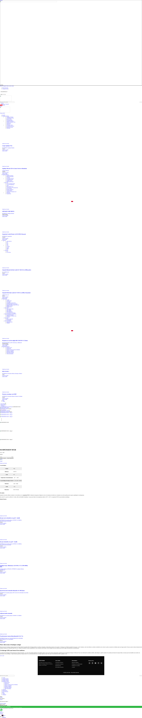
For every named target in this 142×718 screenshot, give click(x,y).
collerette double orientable (6, 613)
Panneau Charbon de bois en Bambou (13, 349)
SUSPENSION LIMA (4, 408)
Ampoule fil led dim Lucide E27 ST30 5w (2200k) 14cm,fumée (16, 292)
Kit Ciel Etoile (9, 188)
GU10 (8, 247)
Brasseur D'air (10, 176)
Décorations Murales (11, 373)
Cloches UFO (9, 300)
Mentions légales (75, 662)
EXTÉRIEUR (4, 147)
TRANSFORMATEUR (14, 638)
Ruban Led (7, 638)
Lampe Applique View (7, 145)
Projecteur (8, 124)
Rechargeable (9, 319)
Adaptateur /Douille (10, 314)
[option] (72, 418)
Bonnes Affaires (3, 404)
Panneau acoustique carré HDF (9, 394)
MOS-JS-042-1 (5, 371)
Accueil (1, 406)
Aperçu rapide (4, 150)
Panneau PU (9, 348)
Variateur (8, 316)
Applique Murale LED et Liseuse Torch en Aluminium (14, 168)
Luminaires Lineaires (11, 302)
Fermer (1, 697)
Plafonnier (8, 128)
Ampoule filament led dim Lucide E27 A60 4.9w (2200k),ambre (16, 270)
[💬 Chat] (2, 715)
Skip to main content (10, 85)
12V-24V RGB (10, 184)
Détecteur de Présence (11, 315)
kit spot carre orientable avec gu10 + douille (10, 518)
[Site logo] (5, 112)
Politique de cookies (76, 665)
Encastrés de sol (10, 126)
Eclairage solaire (9, 120)
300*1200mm (10, 308)
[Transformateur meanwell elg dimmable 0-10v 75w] (14, 626)
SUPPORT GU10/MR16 (17, 520)
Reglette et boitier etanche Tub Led (13, 304)
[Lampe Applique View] (72, 136)
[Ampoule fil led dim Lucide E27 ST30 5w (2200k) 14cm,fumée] (72, 283)
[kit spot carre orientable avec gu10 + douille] (14, 508)
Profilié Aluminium (10, 189)
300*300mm (9, 309)
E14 (7, 243)
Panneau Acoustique (10, 350)
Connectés (6, 250)
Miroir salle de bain (10, 181)
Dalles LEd (6, 307)
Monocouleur (10, 318)
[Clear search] (138, 102)
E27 (7, 242)
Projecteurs (6, 317)
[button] (5, 149)
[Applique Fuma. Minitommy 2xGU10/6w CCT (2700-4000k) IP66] (14, 555)
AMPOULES (6, 272)
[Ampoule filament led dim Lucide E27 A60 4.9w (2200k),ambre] (72, 260)
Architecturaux (10, 118)
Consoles (8, 177)
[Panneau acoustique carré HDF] (72, 384)
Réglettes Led (9, 306)
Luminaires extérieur (59, 664)
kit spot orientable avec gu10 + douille (8, 541)
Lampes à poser (9, 180)
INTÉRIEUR (4, 213)
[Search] (140, 102)
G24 (7, 245)
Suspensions (9, 123)
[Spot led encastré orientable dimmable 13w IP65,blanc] (14, 581)
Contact (73, 667)
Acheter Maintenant (10, 458)
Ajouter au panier (3, 458)
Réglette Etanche (10, 305)
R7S (7, 249)
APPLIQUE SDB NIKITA (8, 211)
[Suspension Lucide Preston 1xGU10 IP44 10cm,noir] (72, 224)
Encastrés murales (10, 127)
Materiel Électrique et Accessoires (10, 313)
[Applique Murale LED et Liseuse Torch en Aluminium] (72, 158)
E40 (7, 244)
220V (8, 185)
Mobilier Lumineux (11, 122)
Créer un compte (3, 703)
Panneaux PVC (9, 347)
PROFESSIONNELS (6, 342)
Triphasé (8, 322)
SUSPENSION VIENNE (4, 411)
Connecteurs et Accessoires (12, 187)
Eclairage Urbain (10, 125)
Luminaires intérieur (59, 662)
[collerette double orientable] (14, 603)
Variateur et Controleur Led (11, 191)
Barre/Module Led (10, 186)
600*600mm (10, 311)
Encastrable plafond (10, 178)
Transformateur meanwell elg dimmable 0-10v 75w (11, 636)
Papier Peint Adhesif (10, 352)
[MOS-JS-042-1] (72, 361)
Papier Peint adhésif (7, 687)
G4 (8, 246)
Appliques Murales (10, 117)
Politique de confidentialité (77, 664)
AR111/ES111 (9, 241)
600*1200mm (9, 310)
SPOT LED (15, 592)
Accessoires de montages (11, 312)
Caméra (8, 299)
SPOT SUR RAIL (7, 320)
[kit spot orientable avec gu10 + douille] (14, 532)
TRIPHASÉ (19, 342)
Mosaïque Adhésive (10, 351)
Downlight (8, 301)
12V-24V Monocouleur (11, 183)
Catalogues (2, 405)
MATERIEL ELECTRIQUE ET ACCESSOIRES (11, 639)
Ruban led (6, 182)
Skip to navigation (3, 85)
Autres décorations (10, 353)
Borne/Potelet (9, 119)
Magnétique (9, 321)
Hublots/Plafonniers (10, 121)
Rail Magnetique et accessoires (12, 303)
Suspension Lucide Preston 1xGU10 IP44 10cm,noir (14, 234)
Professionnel (58, 665)
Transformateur (9, 190)
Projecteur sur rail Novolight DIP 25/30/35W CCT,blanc (15, 340)
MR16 (8, 248)
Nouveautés (3, 403)
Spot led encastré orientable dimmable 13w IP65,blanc (12, 590)
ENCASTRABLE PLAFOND (5, 521)
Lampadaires (10, 179)
